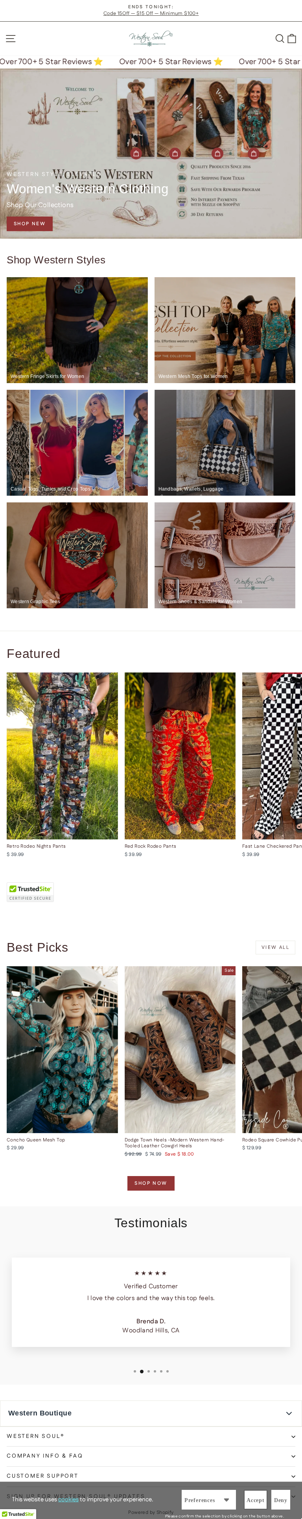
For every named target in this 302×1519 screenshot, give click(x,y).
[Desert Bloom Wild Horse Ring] (175, 153)
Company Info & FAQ (45, 1456)
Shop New (30, 223)
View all (275, 947)
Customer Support (43, 1476)
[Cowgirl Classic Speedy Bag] (136, 153)
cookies (68, 1499)
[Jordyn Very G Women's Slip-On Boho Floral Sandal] (217, 153)
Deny (280, 1500)
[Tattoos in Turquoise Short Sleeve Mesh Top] (254, 153)
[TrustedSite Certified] (30, 892)
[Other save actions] (226, 1500)
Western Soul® (35, 1436)
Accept (256, 1500)
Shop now (150, 1183)
